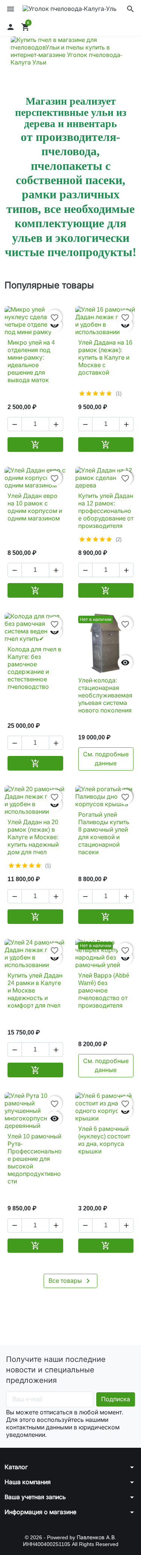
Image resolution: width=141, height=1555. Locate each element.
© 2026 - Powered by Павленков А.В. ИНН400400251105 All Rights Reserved (70, 1540)
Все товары (70, 1280)
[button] (130, 9)
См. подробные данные (106, 758)
